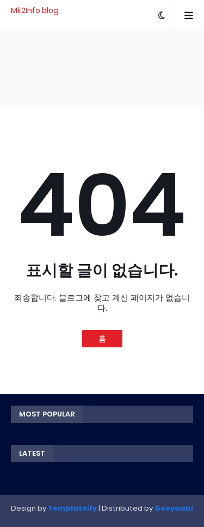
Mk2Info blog (35, 10)
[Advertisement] (102, 68)
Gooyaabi (173, 508)
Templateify (72, 508)
